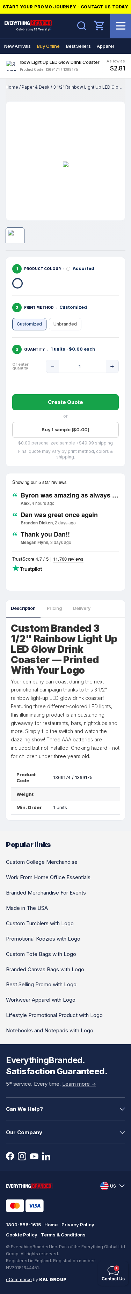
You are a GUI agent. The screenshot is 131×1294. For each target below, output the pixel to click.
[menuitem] (17, 46)
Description (23, 608)
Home (12, 87)
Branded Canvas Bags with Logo (45, 969)
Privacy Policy (77, 1224)
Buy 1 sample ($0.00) (65, 429)
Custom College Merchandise (42, 862)
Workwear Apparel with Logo (40, 999)
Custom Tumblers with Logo (40, 923)
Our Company (24, 1132)
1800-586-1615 (23, 1224)
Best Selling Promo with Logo (41, 984)
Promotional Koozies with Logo (43, 938)
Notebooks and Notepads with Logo (49, 1030)
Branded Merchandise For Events (46, 892)
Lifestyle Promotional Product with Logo (54, 1015)
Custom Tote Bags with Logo (41, 954)
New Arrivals (17, 46)
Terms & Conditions (63, 1234)
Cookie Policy (21, 1234)
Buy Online (48, 46)
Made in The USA (27, 908)
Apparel (105, 46)
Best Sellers (78, 46)
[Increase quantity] (112, 366)
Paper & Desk (36, 87)
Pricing (54, 608)
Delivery (81, 608)
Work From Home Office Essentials (48, 877)
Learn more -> (79, 1083)
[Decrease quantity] (52, 366)
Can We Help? (24, 1109)
